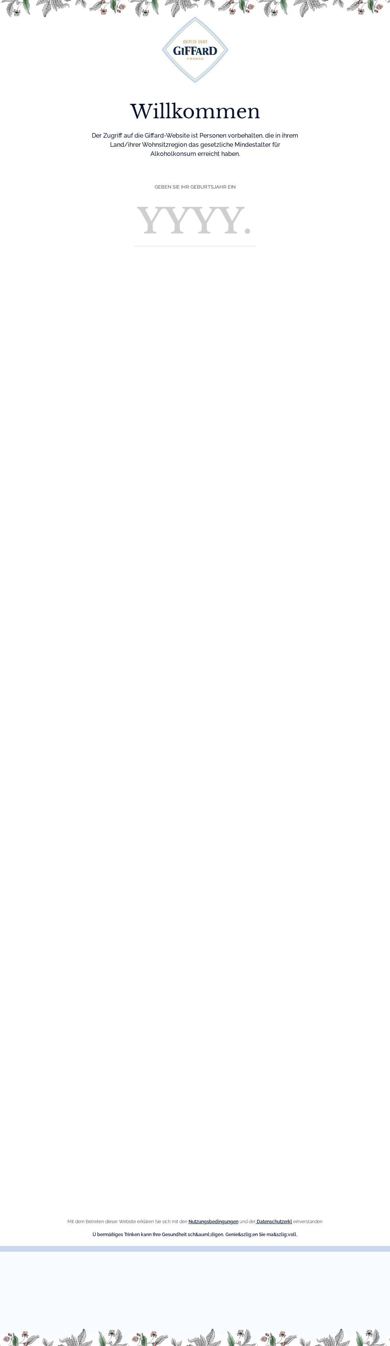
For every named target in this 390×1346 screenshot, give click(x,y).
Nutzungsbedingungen (213, 1221)
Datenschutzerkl (274, 1221)
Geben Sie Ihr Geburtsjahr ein (195, 187)
